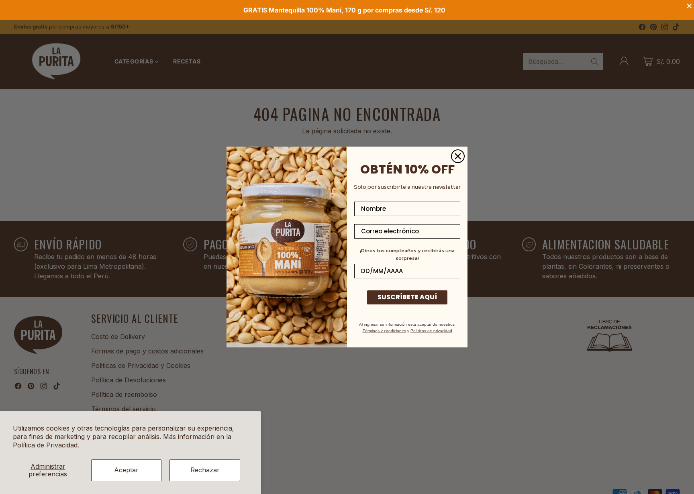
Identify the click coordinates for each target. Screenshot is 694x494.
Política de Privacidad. (46, 445)
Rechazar (205, 470)
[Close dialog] (457, 156)
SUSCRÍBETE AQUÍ (407, 297)
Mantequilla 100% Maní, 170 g (315, 10)
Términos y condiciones (384, 331)
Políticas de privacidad (431, 331)
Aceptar (126, 470)
